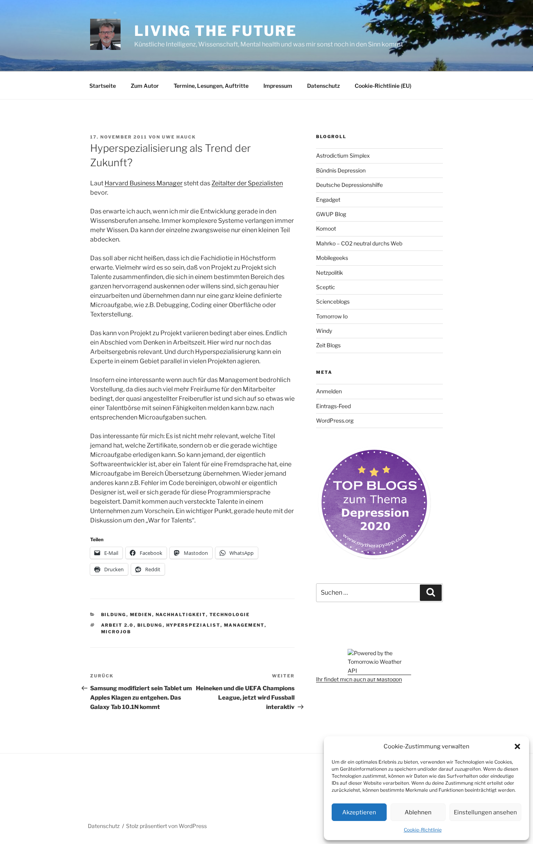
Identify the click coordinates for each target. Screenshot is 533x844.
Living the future (215, 30)
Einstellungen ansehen (485, 812)
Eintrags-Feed (333, 406)
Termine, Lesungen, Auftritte (211, 85)
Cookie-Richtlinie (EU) (383, 85)
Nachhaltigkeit (181, 614)
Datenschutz (323, 85)
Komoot (326, 228)
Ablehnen (418, 812)
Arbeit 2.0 (117, 625)
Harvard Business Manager (144, 183)
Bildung (113, 614)
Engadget (328, 199)
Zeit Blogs (328, 345)
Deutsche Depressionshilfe (349, 184)
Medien (141, 614)
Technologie (230, 614)
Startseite (102, 85)
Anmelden (329, 391)
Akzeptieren (359, 812)
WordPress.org (335, 420)
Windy (324, 330)
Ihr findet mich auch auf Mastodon (359, 679)
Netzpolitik (329, 272)
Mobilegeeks (332, 257)
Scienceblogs (333, 301)
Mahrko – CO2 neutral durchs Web (359, 243)
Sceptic (325, 287)
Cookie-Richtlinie (423, 830)
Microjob (116, 631)
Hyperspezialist (193, 625)
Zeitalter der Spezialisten (247, 183)
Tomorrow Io (332, 316)
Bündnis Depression (341, 170)
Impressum (277, 85)
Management (244, 625)
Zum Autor (145, 85)
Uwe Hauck (179, 137)
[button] (517, 746)
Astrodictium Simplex (343, 155)
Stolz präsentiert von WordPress (166, 826)
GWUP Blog (331, 214)
